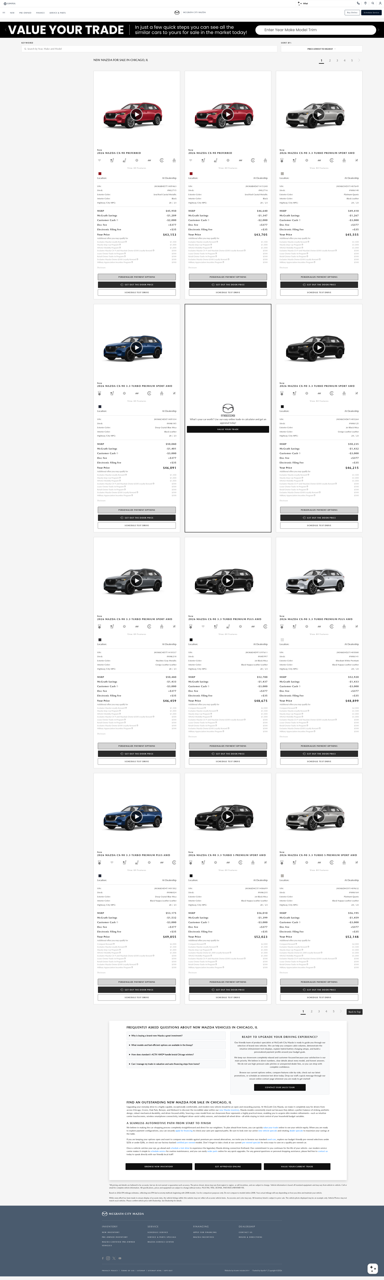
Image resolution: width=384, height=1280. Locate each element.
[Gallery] (192, 30)
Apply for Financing (205, 1232)
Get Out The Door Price (139, 285)
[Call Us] (359, 3)
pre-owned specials (251, 1142)
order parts (212, 1151)
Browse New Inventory (159, 1166)
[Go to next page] (359, 60)
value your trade (270, 1127)
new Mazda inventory (229, 1110)
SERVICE (153, 1226)
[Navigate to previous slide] (2, 29)
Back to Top (355, 1011)
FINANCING (201, 1226)
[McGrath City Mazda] (178, 13)
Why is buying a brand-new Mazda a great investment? (157, 1035)
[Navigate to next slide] (382, 29)
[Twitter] (114, 1259)
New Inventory (111, 1232)
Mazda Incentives (203, 1237)
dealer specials (296, 1130)
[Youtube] (120, 1259)
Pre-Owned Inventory (115, 1237)
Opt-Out (168, 1270)
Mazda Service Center (161, 1242)
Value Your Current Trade (297, 1166)
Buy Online (352, 13)
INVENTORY (110, 1226)
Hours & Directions (250, 1237)
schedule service (158, 1151)
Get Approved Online (228, 1166)
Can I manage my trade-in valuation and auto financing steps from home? (165, 1064)
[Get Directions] (366, 4)
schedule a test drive (179, 1148)
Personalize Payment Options (136, 277)
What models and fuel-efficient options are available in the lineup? (162, 1045)
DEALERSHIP (247, 1226)
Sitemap (141, 1270)
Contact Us (245, 1232)
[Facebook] (103, 1259)
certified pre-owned (185, 1142)
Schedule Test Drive (137, 292)
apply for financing (183, 1130)
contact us (323, 1151)
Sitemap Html (155, 1270)
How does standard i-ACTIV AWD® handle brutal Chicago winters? (162, 1054)
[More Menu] (3, 12)
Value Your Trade (228, 429)
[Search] (373, 4)
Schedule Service (371, 13)
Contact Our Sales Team (280, 1087)
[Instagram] (108, 1259)
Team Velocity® (242, 1270)
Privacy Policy (110, 1270)
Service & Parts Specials (162, 1237)
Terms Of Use (127, 1270)
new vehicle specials (267, 1130)
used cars (271, 1139)
